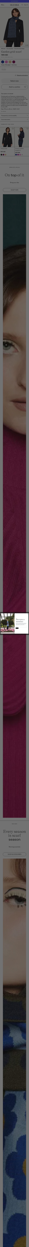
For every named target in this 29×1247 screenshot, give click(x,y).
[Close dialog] (27, 614)
